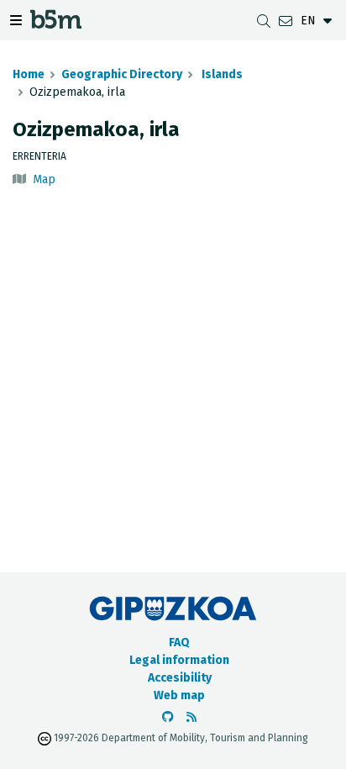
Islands (221, 74)
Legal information (179, 660)
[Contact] (285, 20)
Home (29, 74)
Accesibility (180, 678)
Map (44, 179)
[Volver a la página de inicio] (55, 24)
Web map (179, 695)
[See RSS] (191, 717)
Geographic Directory (121, 74)
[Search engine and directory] (263, 20)
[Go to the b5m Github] (168, 717)
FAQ (179, 642)
